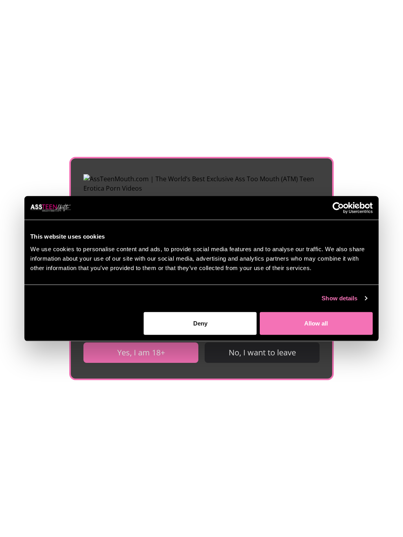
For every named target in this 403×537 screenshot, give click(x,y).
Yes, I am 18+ (141, 352)
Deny (200, 323)
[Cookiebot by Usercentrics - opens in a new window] (338, 208)
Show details (339, 298)
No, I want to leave (262, 352)
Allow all (316, 323)
